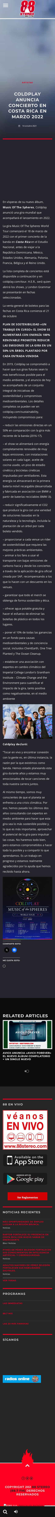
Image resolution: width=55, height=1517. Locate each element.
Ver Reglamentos (27, 1197)
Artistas (27, 82)
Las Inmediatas (12, 1303)
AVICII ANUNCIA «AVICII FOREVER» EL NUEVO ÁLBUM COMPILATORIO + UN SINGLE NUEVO (27, 1056)
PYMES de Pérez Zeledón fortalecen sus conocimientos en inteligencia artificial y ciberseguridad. (27, 1252)
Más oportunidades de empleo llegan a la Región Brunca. (23, 1223)
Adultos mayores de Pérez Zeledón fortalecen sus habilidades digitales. (26, 1268)
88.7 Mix (8, 1313)
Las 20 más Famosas (16, 1324)
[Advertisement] (27, 46)
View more (27, 1034)
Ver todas (9, 1280)
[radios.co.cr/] (22, 1382)
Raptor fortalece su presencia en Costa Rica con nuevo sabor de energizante (26, 1237)
